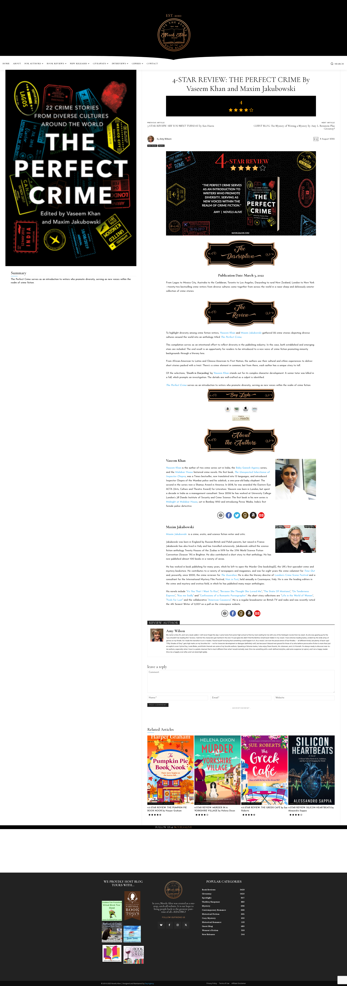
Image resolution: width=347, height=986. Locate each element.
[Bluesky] (161, 925)
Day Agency (149, 983)
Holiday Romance (251, 803)
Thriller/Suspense (299, 803)
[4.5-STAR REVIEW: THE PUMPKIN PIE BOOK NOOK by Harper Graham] (170, 770)
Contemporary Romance (161, 803)
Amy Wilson (165, 138)
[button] (337, 63)
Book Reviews (152, 146)
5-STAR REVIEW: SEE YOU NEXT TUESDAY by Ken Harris (180, 126)
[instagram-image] (21, 850)
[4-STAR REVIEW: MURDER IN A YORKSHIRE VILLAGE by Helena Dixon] (217, 770)
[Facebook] (169, 925)
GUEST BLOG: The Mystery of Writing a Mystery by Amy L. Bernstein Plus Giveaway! (294, 127)
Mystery (161, 146)
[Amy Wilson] (152, 139)
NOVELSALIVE (183, 827)
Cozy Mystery (203, 803)
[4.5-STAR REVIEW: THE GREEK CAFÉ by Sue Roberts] (264, 770)
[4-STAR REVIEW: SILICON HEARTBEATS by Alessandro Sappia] (311, 770)
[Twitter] (185, 925)
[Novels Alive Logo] (173, 34)
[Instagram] (177, 925)
